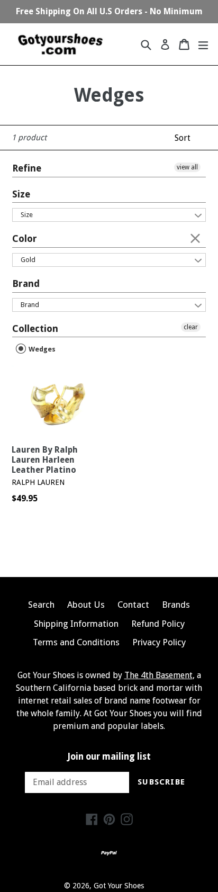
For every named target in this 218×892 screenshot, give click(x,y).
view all (187, 167)
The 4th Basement (158, 675)
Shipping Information (76, 623)
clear (195, 237)
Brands (176, 604)
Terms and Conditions (76, 642)
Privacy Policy (159, 642)
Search (41, 604)
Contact (133, 604)
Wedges (41, 349)
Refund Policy (158, 623)
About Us (86, 604)
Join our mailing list (109, 756)
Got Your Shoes (119, 885)
